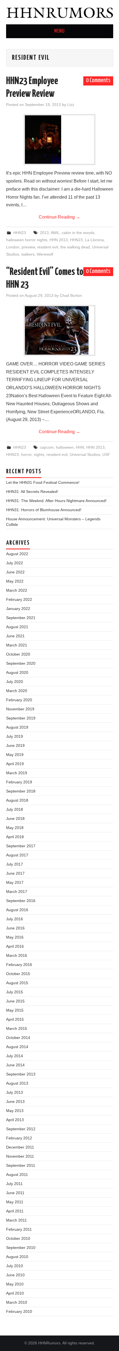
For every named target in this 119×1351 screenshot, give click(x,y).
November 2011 (20, 1156)
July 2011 (14, 1183)
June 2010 (15, 1275)
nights (39, 454)
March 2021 (16, 645)
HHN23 (19, 232)
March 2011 (16, 1220)
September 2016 (20, 900)
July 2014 (14, 1056)
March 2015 (16, 1028)
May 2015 (15, 1010)
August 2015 (17, 983)
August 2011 (17, 1174)
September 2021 (20, 617)
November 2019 (20, 709)
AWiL (55, 232)
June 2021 (15, 636)
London (12, 247)
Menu (59, 31)
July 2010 (14, 1266)
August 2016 (17, 910)
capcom (47, 447)
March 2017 (16, 891)
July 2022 (14, 563)
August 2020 (17, 672)
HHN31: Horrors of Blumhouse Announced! (43, 510)
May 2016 (15, 937)
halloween (65, 447)
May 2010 (15, 1284)
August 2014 (17, 1047)
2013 (44, 232)
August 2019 (17, 727)
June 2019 (15, 745)
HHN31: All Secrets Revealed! (32, 491)
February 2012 (19, 1138)
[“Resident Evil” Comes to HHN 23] (59, 330)
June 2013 (15, 1101)
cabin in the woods (78, 232)
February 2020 (19, 700)
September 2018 (20, 791)
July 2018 (14, 809)
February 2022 (19, 599)
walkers (28, 254)
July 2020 (14, 681)
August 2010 (17, 1256)
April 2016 (15, 946)
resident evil (47, 247)
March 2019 (16, 773)
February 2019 (19, 782)
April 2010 (15, 1293)
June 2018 (15, 818)
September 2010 (20, 1247)
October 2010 (18, 1238)
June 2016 (15, 928)
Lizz (70, 104)
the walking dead (75, 247)
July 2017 (14, 864)
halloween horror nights (26, 240)
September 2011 (20, 1165)
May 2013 (15, 1110)
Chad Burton (71, 295)
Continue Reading (59, 217)
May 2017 (15, 882)
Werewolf (45, 254)
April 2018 (15, 837)
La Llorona (94, 240)
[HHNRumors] (59, 11)
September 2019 (20, 718)
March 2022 (16, 590)
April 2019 (15, 764)
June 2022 (15, 572)
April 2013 (15, 1120)
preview (28, 247)
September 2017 (20, 846)
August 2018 (17, 800)
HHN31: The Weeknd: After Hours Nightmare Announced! (56, 500)
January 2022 (18, 608)
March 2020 (16, 691)
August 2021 (17, 627)
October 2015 (18, 973)
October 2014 (18, 1037)
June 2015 (15, 1001)
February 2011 (19, 1229)
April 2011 (15, 1211)
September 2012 (20, 1129)
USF (106, 454)
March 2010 (16, 1302)
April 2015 (15, 1019)
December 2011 (20, 1147)
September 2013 (20, 1074)
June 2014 (15, 1065)
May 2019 (15, 754)
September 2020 (20, 663)
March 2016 (16, 955)
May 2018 (15, 827)
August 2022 (17, 554)
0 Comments (98, 80)
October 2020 (18, 654)
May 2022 (15, 581)
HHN (80, 447)
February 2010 (19, 1311)
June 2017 (15, 873)
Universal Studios (85, 454)
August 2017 (17, 855)
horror (26, 454)
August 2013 (17, 1083)
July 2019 (14, 736)
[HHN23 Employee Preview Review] (59, 139)
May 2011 (14, 1202)
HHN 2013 (59, 240)
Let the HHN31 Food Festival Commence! (42, 482)
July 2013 (14, 1092)
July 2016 (14, 919)
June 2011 (15, 1193)
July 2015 (14, 992)
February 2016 (19, 964)
